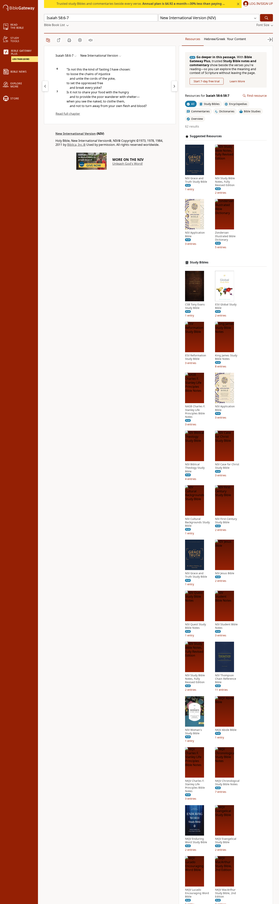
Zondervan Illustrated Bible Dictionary (225, 236)
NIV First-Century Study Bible (226, 520)
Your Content (236, 39)
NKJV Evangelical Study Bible (225, 840)
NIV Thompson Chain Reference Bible (225, 679)
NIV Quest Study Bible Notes (195, 626)
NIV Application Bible (195, 234)
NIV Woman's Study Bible (193, 731)
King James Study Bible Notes (226, 357)
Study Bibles (199, 262)
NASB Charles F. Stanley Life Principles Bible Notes (195, 412)
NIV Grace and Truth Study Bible (196, 180)
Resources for (207, 96)
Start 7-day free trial (207, 81)
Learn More (237, 81)
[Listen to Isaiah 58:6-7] (90, 40)
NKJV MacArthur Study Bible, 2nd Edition (225, 893)
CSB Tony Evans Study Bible (195, 306)
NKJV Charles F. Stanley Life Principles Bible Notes (195, 786)
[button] (257, 4)
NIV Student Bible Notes (226, 626)
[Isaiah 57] (45, 86)
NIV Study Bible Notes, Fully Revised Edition (225, 182)
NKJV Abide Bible (225, 730)
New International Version (75, 134)
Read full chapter (68, 114)
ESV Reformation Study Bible (195, 357)
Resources (192, 39)
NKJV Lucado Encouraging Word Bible (197, 893)
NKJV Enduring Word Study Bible (196, 840)
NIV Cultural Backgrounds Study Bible (197, 522)
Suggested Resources (206, 136)
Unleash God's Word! (127, 164)
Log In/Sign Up (261, 4)
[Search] (266, 17)
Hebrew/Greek (214, 39)
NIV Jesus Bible (224, 573)
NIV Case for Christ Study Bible (227, 466)
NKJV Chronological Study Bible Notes (227, 782)
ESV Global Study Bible (225, 306)
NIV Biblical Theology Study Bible (195, 468)
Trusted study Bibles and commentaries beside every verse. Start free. (154, 4)
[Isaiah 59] (174, 86)
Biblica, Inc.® (76, 145)
